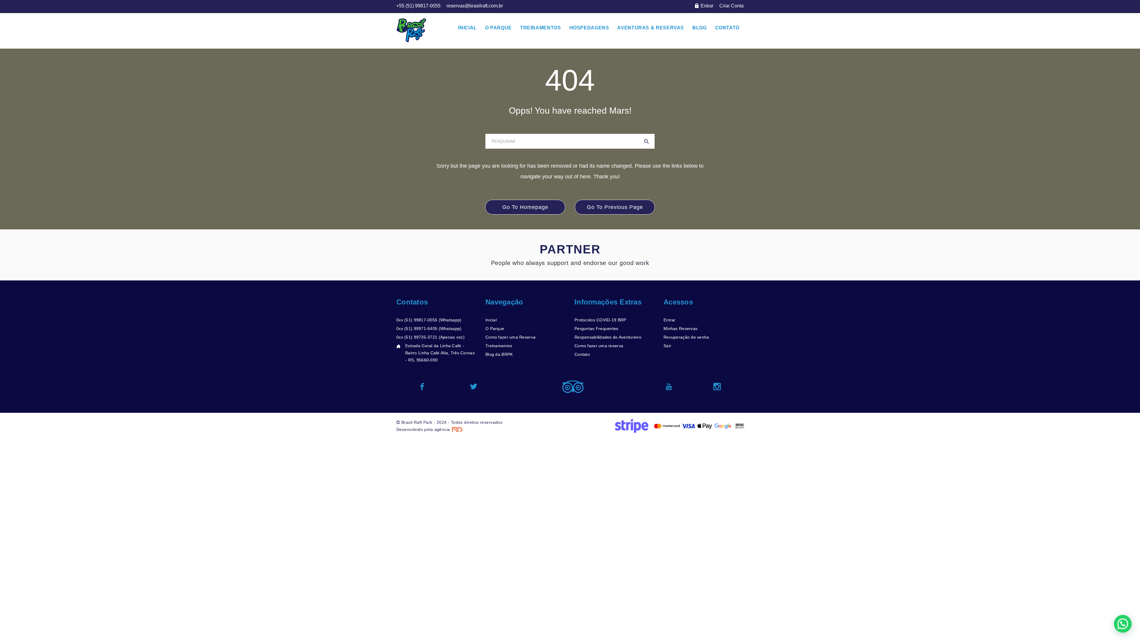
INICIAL (467, 27)
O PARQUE (498, 27)
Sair (667, 345)
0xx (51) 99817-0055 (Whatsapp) (428, 320)
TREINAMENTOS (540, 27)
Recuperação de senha (686, 337)
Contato (582, 354)
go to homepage (525, 207)
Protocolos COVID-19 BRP (600, 320)
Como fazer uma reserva (598, 345)
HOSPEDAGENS (589, 27)
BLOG (699, 27)
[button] (1123, 624)
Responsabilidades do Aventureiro (607, 337)
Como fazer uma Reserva (510, 337)
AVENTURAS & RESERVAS (650, 27)
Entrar (670, 320)
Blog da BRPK (499, 354)
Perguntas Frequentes (596, 328)
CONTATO (727, 27)
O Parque (494, 328)
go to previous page (615, 207)
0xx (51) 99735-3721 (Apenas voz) (430, 337)
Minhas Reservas (680, 328)
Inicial (491, 320)
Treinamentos (498, 345)
